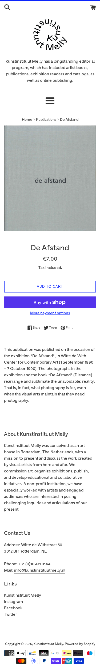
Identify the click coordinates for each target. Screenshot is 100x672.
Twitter (10, 614)
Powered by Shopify (80, 644)
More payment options (50, 313)
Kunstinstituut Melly (22, 595)
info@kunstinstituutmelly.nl (39, 570)
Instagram (13, 601)
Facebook (13, 608)
